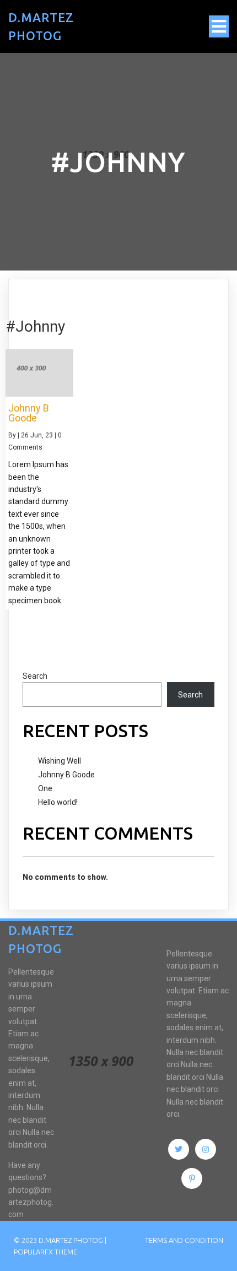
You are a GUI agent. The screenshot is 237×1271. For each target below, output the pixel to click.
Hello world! (58, 802)
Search (35, 676)
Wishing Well (59, 760)
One (45, 788)
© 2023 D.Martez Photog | (60, 1240)
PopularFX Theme (45, 1252)
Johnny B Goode (66, 774)
